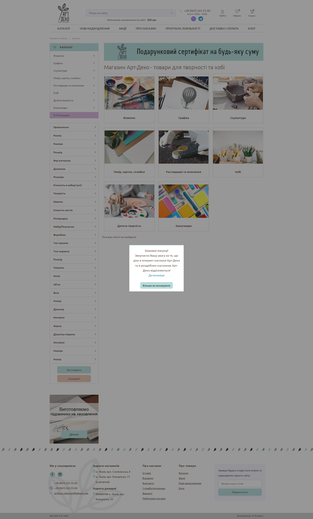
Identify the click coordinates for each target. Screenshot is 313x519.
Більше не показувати (156, 285)
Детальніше (157, 275)
